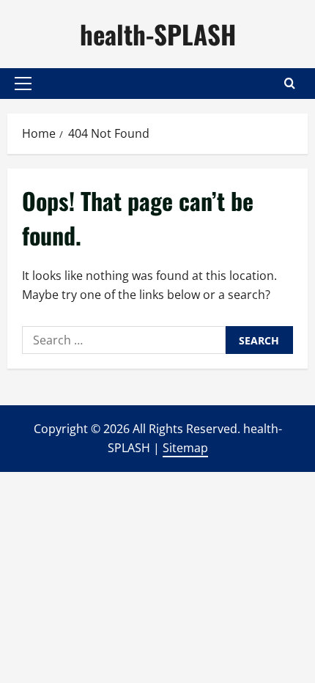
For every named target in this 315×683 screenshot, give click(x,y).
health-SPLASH (158, 34)
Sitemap (185, 448)
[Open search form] (289, 83)
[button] (23, 83)
